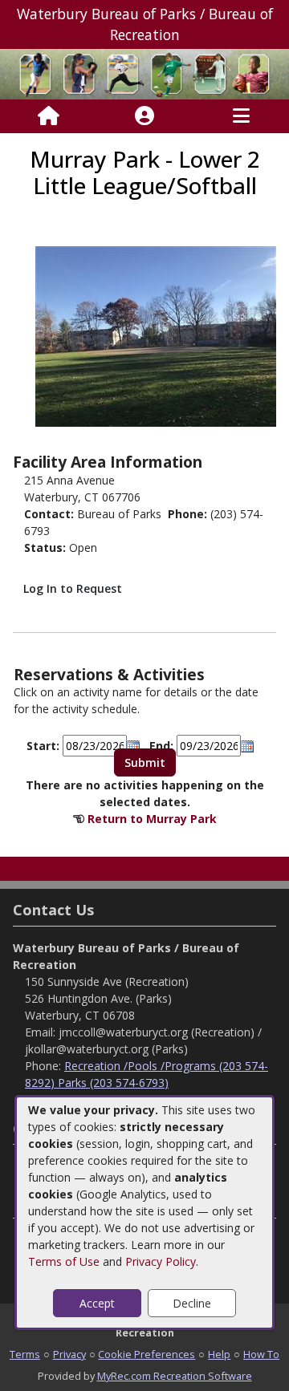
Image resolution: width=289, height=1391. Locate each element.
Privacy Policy (160, 1261)
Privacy (69, 1354)
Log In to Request (72, 588)
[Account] (144, 116)
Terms (25, 1354)
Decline (192, 1303)
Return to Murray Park (152, 818)
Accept (97, 1303)
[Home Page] (48, 116)
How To (261, 1354)
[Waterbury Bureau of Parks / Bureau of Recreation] (144, 72)
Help (219, 1354)
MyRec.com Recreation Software (174, 1376)
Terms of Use (64, 1261)
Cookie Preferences (146, 1354)
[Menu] (241, 116)
